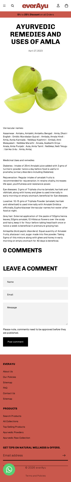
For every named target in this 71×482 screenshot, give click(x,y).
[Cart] (66, 6)
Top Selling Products (14, 426)
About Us (8, 371)
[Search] (12, 6)
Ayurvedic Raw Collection (16, 437)
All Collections (10, 421)
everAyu (41, 467)
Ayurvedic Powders (13, 432)
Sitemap (7, 382)
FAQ (5, 387)
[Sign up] (64, 456)
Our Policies (9, 377)
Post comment (15, 341)
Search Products (12, 416)
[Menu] (4, 5)
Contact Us (9, 393)
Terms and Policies (36, 475)
